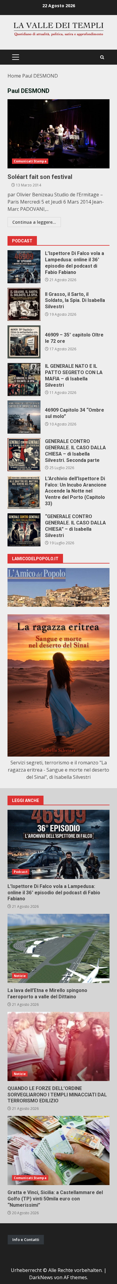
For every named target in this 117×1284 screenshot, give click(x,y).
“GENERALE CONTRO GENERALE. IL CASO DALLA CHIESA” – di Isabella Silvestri (24, 529)
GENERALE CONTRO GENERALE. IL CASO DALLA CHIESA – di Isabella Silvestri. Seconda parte (24, 454)
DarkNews (41, 1277)
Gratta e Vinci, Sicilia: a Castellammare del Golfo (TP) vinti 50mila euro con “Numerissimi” (59, 1150)
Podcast (21, 872)
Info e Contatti (25, 1239)
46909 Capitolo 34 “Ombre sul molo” (24, 417)
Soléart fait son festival (59, 133)
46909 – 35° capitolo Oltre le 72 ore (24, 341)
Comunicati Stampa (30, 161)
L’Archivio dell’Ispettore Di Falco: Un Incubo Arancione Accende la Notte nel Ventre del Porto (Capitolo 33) (24, 492)
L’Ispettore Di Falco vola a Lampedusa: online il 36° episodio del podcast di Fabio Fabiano (24, 266)
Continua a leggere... (34, 222)
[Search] (102, 57)
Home (14, 75)
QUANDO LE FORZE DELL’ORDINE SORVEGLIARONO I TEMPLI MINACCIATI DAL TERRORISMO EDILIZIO (59, 1046)
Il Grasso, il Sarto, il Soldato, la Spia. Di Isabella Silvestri (24, 304)
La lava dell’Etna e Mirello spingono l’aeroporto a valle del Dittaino (59, 948)
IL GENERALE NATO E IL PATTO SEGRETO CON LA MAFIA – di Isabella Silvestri (24, 379)
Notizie (20, 976)
